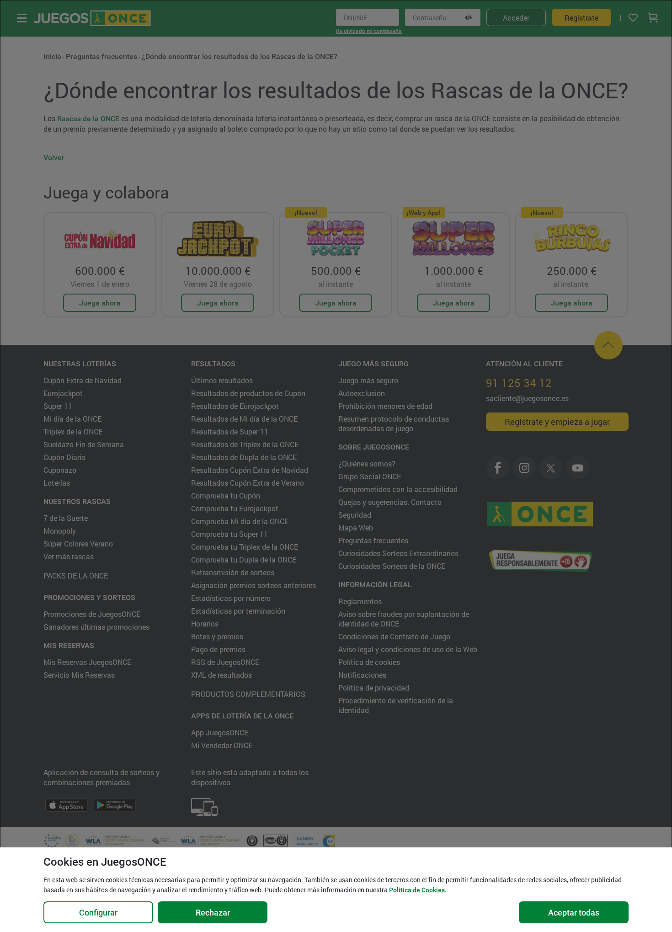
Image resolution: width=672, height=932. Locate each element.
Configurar (98, 912)
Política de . (418, 890)
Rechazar (213, 912)
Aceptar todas (573, 912)
